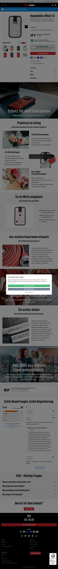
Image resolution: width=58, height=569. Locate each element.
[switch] (53, 563)
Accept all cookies (29, 285)
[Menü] (55, 554)
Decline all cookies (29, 289)
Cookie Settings (29, 292)
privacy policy (11, 283)
